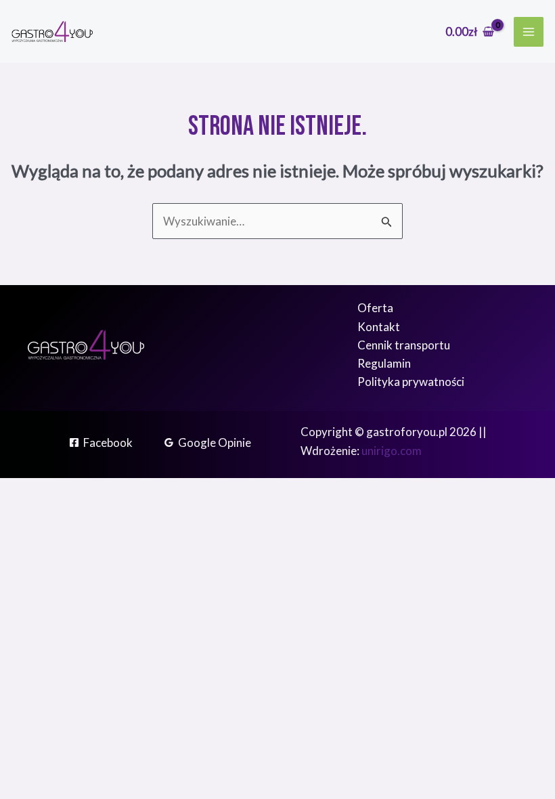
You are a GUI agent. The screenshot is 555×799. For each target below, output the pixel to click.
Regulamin (384, 363)
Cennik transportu (403, 345)
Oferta (375, 308)
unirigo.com (391, 451)
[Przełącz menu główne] (528, 32)
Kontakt (378, 327)
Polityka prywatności (410, 381)
